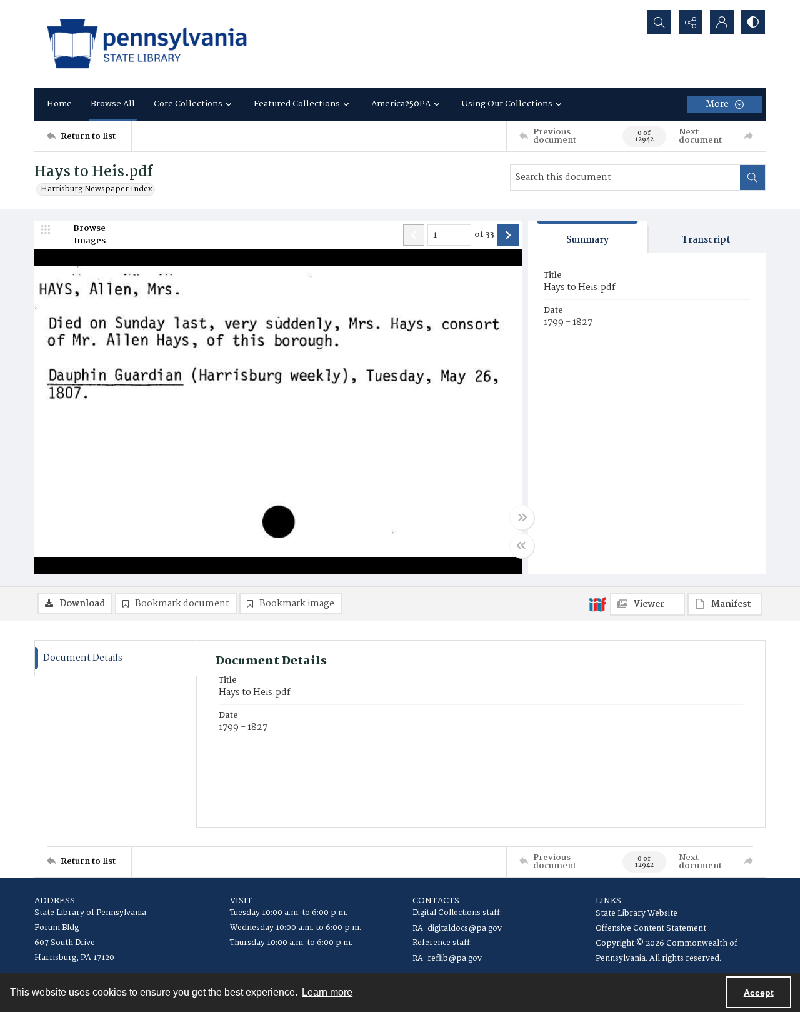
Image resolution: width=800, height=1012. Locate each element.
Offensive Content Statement (651, 928)
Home (59, 104)
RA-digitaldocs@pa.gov (457, 928)
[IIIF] (598, 603)
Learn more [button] (327, 992)
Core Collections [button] (188, 104)
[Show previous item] (413, 235)
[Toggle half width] (521, 545)
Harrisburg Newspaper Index (96, 189)
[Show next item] (508, 235)
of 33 (484, 235)
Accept (759, 993)
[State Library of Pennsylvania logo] (147, 44)
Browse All (113, 104)
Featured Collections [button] (297, 104)
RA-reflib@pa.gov (447, 958)
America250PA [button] (401, 104)
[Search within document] (752, 177)
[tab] (587, 237)
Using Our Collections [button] (507, 104)
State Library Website (637, 913)
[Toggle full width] (521, 517)
